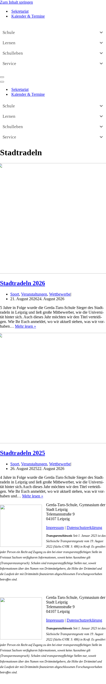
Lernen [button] (9, 42)
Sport (14, 294)
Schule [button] (9, 32)
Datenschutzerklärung (84, 527)
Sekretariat (20, 11)
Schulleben (13, 53)
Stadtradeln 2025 (22, 453)
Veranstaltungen (34, 294)
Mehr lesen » (25, 326)
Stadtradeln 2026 (22, 283)
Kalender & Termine (28, 16)
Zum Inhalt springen (16, 2)
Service (9, 63)
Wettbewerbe (59, 294)
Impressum (55, 527)
